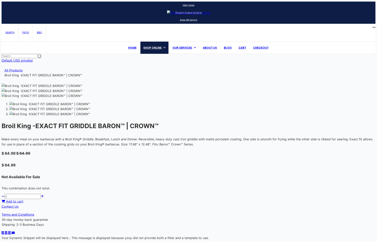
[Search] (39, 56)
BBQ (39, 32)
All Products (14, 70)
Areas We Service (188, 19)
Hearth (9, 32)
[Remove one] (3, 196)
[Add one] (42, 196)
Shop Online (152, 48)
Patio (25, 32)
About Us (210, 48)
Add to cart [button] (14, 201)
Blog (228, 48)
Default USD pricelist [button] (17, 60)
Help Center (189, 5)
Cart (242, 48)
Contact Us (10, 206)
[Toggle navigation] (373, 27)
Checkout (261, 48)
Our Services (182, 48)
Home (132, 48)
